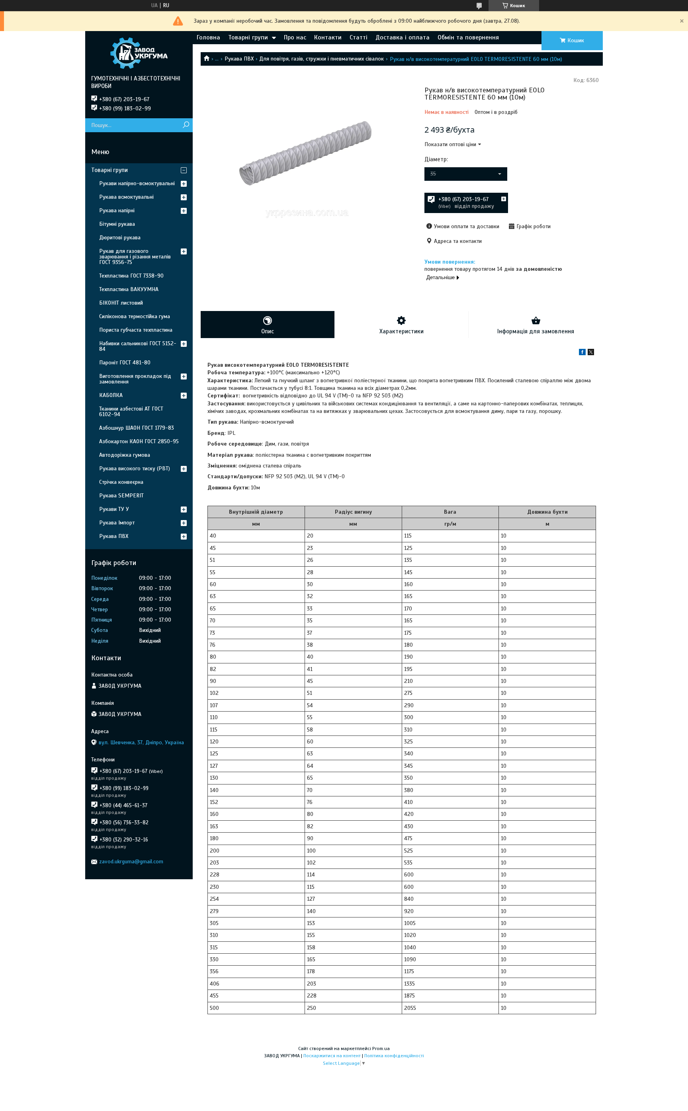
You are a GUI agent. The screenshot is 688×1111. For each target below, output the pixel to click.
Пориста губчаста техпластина (135, 330)
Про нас (295, 37)
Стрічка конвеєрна (121, 482)
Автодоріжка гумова (124, 455)
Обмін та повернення (468, 37)
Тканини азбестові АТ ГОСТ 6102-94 (131, 411)
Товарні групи (248, 37)
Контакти (328, 37)
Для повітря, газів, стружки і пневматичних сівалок (321, 58)
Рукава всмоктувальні (126, 197)
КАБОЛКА (111, 395)
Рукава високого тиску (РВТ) (134, 468)
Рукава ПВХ (239, 58)
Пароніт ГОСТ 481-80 (124, 362)
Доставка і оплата (402, 37)
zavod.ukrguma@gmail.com (131, 861)
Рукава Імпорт (117, 522)
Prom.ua (381, 1048)
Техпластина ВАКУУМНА (128, 289)
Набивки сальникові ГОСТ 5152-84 (137, 346)
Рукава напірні (117, 210)
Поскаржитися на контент (332, 1055)
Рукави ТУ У (114, 509)
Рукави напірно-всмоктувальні (137, 183)
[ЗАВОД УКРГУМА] (139, 53)
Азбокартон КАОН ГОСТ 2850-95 (139, 441)
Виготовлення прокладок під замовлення (135, 379)
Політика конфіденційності (394, 1055)
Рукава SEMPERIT (121, 495)
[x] (591, 353)
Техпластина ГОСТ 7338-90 (131, 275)
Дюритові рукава (120, 237)
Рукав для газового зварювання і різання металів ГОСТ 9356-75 (135, 257)
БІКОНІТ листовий (121, 302)
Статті (358, 37)
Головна (208, 37)
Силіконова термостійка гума (134, 316)
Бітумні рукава (117, 224)
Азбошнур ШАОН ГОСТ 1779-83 (136, 427)
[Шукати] (186, 125)
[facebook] (582, 353)
